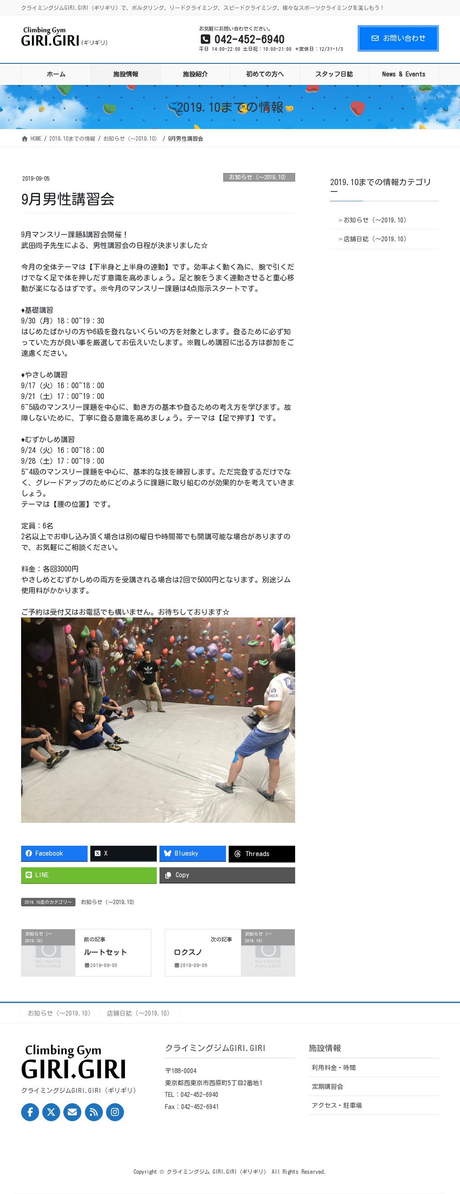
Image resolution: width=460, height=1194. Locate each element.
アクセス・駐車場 (337, 1105)
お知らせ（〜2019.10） (259, 177)
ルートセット (105, 952)
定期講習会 (327, 1086)
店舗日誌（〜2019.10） (377, 239)
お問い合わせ (404, 38)
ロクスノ (188, 952)
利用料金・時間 (334, 1068)
